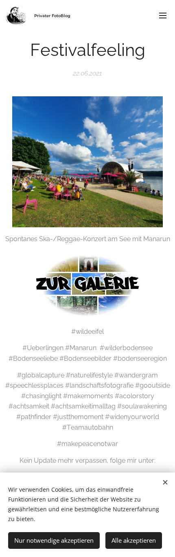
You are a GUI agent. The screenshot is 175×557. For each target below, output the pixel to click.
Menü (163, 15)
